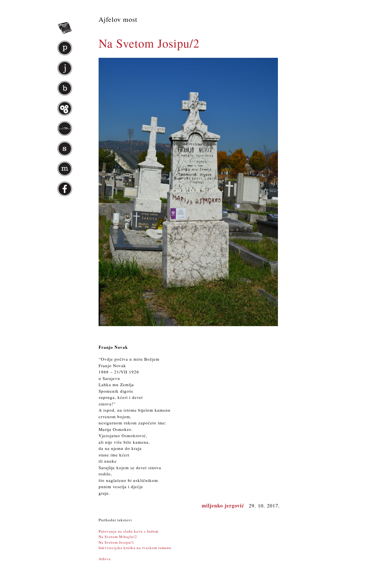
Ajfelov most (118, 19)
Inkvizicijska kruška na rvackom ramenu (135, 547)
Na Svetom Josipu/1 (116, 542)
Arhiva (105, 558)
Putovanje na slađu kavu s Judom (128, 531)
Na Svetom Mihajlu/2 (118, 536)
